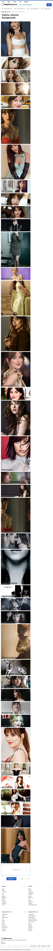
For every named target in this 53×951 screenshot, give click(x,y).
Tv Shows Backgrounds (34, 8)
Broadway (30, 897)
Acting (3, 921)
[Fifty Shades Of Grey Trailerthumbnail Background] (15, 591)
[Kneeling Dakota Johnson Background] (15, 298)
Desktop (30, 924)
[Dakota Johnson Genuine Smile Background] (15, 707)
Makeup (3, 896)
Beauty (29, 896)
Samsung (30, 927)
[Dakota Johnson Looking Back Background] (15, 369)
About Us (3, 942)
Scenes (3, 924)
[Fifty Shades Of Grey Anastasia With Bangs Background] (15, 681)
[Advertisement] (42, 30)
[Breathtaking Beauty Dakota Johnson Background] (15, 821)
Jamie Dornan (5, 917)
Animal (29, 930)
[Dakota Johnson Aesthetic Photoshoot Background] (15, 225)
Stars (3, 894)
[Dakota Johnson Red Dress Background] (15, 126)
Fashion (3, 900)
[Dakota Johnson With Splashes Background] (15, 782)
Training (3, 929)
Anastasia (30, 891)
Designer (4, 930)
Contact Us (3, 943)
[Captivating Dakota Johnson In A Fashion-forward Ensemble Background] (15, 845)
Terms (38, 946)
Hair (3, 918)
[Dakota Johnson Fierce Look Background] (15, 453)
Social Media (4, 914)
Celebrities (4, 897)
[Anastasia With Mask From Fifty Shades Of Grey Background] (15, 617)
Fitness (3, 899)
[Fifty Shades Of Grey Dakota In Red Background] (15, 515)
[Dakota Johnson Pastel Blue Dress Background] (15, 161)
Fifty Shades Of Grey (32, 904)
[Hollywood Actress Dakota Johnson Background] (15, 89)
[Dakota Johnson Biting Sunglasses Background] (15, 333)
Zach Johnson (31, 917)
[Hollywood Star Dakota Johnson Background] (15, 186)
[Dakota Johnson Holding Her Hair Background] (15, 63)
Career (3, 923)
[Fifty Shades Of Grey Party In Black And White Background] (15, 604)
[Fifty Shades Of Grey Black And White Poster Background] (15, 667)
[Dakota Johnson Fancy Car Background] (15, 795)
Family (29, 890)
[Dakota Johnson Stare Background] (15, 745)
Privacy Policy (33, 946)
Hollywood (4, 903)
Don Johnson (4, 927)
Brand (3, 889)
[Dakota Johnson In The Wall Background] (15, 808)
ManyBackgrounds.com (6, 11)
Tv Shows (4, 891)
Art (2, 893)
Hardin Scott (4, 926)
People (29, 889)
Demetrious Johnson (32, 920)
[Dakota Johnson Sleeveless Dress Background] (15, 273)
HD (20, 1)
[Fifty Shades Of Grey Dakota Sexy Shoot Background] (15, 490)
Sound (3, 916)
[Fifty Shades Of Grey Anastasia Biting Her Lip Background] (15, 566)
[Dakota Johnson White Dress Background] (15, 38)
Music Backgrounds (21, 8)
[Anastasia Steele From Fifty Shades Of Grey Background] (15, 641)
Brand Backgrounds (8, 8)
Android (30, 926)
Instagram (4, 902)
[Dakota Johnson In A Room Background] (15, 249)
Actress (3, 904)
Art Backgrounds (46, 8)
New (9, 1)
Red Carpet (30, 902)
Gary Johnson (31, 921)
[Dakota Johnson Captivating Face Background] (15, 212)
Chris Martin (30, 893)
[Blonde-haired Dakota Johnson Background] (15, 76)
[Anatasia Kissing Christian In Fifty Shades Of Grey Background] (15, 540)
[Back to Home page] (9, 4)
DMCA (48, 946)
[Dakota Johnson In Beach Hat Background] (15, 102)
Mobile (26, 1)
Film (29, 899)
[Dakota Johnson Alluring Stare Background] (15, 417)
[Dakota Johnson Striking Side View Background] (15, 694)
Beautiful (30, 929)
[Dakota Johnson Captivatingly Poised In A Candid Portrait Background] (15, 393)
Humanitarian (31, 914)
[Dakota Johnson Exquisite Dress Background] (15, 769)
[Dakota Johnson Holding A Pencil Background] (15, 477)
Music (3, 890)
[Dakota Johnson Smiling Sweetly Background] (15, 720)
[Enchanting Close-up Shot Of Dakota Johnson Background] (15, 199)
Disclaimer (44, 946)
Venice (3, 920)
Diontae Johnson (31, 916)
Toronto (30, 894)
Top (3, 1)
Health (29, 900)
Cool (14, 1)
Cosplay (30, 903)
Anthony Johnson (32, 918)
